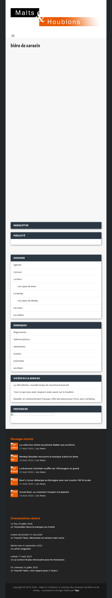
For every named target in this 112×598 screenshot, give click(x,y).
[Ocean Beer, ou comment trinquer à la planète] (14, 493)
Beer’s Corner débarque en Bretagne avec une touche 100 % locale (55, 480)
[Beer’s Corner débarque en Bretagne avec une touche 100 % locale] (14, 481)
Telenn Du (20, 190)
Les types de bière (27, 286)
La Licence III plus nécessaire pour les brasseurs (39, 559)
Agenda (17, 264)
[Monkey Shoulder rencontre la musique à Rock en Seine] (14, 458)
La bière (18, 279)
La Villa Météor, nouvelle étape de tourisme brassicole (41, 385)
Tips (77, 590)
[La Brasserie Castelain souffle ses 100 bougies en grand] (14, 470)
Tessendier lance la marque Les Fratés (34, 526)
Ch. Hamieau (22, 194)
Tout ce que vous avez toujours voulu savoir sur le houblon (44, 392)
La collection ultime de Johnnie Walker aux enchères (47, 444)
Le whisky (18, 293)
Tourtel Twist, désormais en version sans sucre (39, 537)
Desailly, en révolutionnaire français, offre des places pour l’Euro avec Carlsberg (54, 399)
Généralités (19, 346)
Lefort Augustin (22, 548)
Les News (18, 368)
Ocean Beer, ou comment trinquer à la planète (44, 491)
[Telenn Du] (56, 118)
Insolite (17, 353)
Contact (18, 272)
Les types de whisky (28, 300)
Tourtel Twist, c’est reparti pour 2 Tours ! (36, 570)
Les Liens (18, 307)
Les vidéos (19, 315)
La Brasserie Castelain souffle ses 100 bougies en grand (49, 468)
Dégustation (46, 194)
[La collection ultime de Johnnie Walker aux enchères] (14, 446)
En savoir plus (86, 210)
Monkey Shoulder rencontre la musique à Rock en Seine (48, 456)
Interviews (19, 360)
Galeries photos (22, 339)
